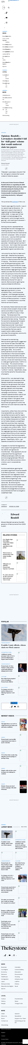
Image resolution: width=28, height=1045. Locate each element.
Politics (8, 56)
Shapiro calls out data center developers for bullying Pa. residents (8, 772)
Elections (5, 46)
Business (5, 36)
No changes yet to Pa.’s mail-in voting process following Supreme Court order (8, 691)
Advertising (5, 115)
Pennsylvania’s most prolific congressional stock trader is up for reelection (8, 740)
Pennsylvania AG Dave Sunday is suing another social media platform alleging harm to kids (7, 668)
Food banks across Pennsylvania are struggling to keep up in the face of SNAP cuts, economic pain (8, 924)
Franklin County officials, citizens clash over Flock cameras (13, 646)
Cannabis (17, 967)
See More (24, 826)
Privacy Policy (4, 1039)
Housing (8, 49)
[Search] (8, 7)
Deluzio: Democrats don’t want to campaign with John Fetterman (8, 787)
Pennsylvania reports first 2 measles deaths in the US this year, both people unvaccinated (8, 889)
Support (3, 1032)
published (15, 202)
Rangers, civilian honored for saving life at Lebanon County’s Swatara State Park (8, 913)
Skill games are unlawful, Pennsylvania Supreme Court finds (8, 566)
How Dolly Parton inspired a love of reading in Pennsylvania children (8, 680)
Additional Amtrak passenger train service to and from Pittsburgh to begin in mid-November (8, 656)
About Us (4, 1016)
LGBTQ (8, 54)
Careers (3, 1035)
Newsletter (18, 1016)
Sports (4, 66)
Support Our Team (20, 1018)
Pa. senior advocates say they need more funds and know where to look (8, 577)
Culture (4, 75)
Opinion (8, 95)
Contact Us (4, 1021)
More (4, 92)
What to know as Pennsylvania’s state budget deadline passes (8, 555)
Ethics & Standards (6, 1029)
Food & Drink (19, 998)
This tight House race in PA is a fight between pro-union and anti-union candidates (9, 725)
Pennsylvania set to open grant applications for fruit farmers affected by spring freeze (8, 936)
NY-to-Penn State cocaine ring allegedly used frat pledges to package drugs (9, 756)
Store (4, 102)
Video (4, 95)
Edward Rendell (5, 163)
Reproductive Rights (7, 986)
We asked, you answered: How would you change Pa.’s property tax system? (8, 901)
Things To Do (19, 1003)
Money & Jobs (14, 506)
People (4, 83)
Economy (5, 44)
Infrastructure (6, 652)
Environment (19, 974)
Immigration (4, 979)
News (4, 33)
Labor (4, 54)
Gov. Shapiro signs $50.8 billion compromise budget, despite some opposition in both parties (8, 543)
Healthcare (4, 976)
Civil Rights (4, 969)
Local (4, 72)
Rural (7, 62)
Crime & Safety (5, 642)
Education (18, 972)
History (4, 81)
